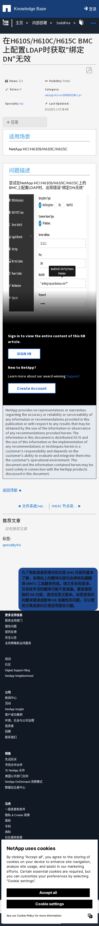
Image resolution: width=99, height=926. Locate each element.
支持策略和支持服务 (18, 643)
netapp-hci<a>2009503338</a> (63, 95)
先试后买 (11, 759)
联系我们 (11, 737)
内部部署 (40, 23)
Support (73, 376)
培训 (8, 659)
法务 (8, 803)
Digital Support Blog (17, 670)
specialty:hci (12, 545)
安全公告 (11, 637)
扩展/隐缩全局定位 (93, 21)
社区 (8, 664)
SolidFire (63, 23)
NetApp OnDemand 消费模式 (24, 781)
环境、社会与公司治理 (19, 720)
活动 (8, 703)
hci (21, 103)
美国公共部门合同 (16, 776)
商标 (8, 831)
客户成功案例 (13, 714)
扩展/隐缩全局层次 (9, 23)
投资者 (9, 726)
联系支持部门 (13, 620)
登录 (92, 9)
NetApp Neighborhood (19, 675)
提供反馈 (11, 631)
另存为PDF (89, 70)
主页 (19, 23)
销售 (8, 753)
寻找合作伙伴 (13, 764)
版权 (8, 820)
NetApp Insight (14, 709)
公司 (8, 692)
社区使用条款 (13, 837)
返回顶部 (10, 490)
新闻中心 (11, 697)
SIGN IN (24, 353)
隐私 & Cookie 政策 (17, 815)
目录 (14, 122)
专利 (8, 826)
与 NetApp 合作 (15, 770)
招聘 (8, 731)
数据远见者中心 (15, 787)
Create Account (32, 388)
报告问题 (11, 626)
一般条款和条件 (15, 809)
